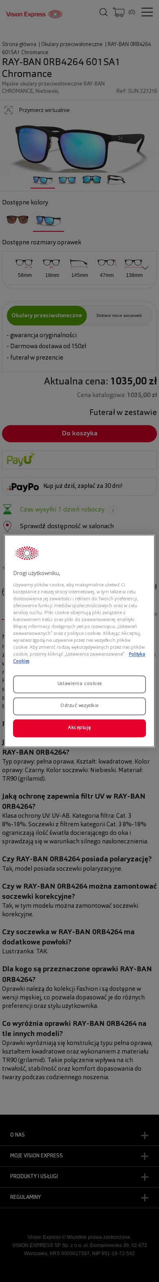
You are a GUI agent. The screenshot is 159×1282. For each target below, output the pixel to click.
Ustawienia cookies (79, 684)
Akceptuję (79, 728)
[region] (79, 640)
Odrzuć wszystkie (79, 706)
